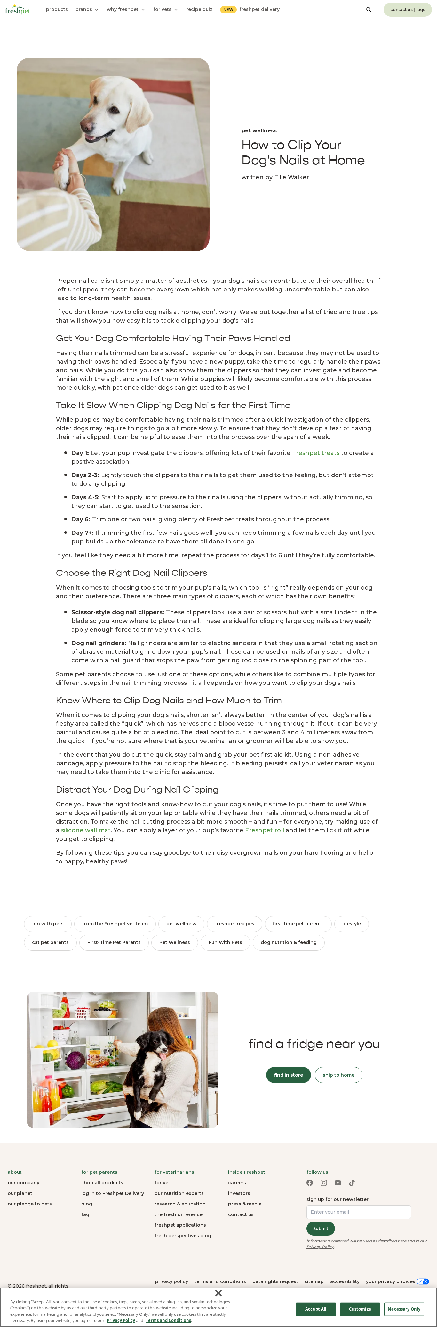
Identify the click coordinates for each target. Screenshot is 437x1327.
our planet (20, 1193)
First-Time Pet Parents (114, 942)
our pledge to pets (30, 1204)
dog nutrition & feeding (289, 942)
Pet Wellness (174, 942)
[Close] (218, 1293)
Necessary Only (404, 1309)
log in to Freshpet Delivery (112, 1193)
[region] (218, 1307)
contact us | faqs (407, 9)
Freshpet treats (315, 453)
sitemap (314, 1281)
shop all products (102, 1183)
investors (239, 1193)
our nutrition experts (179, 1193)
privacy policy (171, 1281)
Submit (320, 1228)
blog (86, 1204)
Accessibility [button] (345, 1281)
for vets (164, 1183)
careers (237, 1183)
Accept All (315, 1309)
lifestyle (351, 924)
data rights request (275, 1281)
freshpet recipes (234, 924)
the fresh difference (179, 1214)
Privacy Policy (320, 1246)
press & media (245, 1204)
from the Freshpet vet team (115, 924)
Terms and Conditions (168, 1320)
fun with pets (48, 924)
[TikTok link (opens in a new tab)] (352, 1183)
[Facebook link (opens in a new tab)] (309, 1183)
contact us (241, 1214)
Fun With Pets (225, 942)
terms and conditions (220, 1281)
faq (85, 1214)
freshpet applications (180, 1225)
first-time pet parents (298, 924)
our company (23, 1183)
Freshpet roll (264, 830)
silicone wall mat (86, 830)
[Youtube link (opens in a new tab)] (338, 1183)
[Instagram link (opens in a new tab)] (324, 1183)
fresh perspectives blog (183, 1236)
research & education (180, 1204)
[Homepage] (18, 9)
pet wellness (181, 924)
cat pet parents (50, 942)
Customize (360, 1309)
